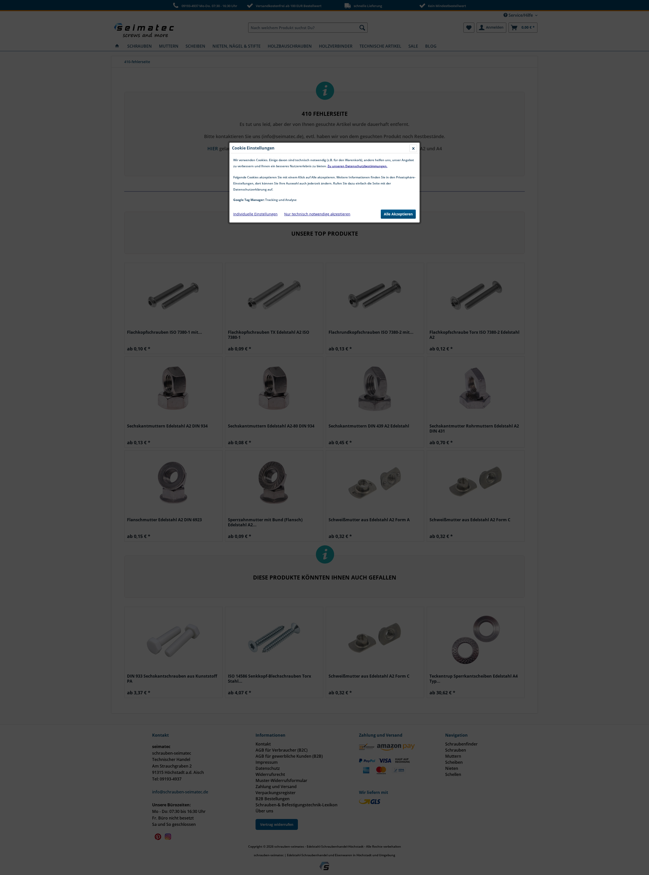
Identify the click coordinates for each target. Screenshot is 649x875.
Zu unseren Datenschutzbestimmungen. (357, 166)
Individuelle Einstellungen (255, 214)
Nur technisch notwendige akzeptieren (317, 214)
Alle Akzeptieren (398, 214)
